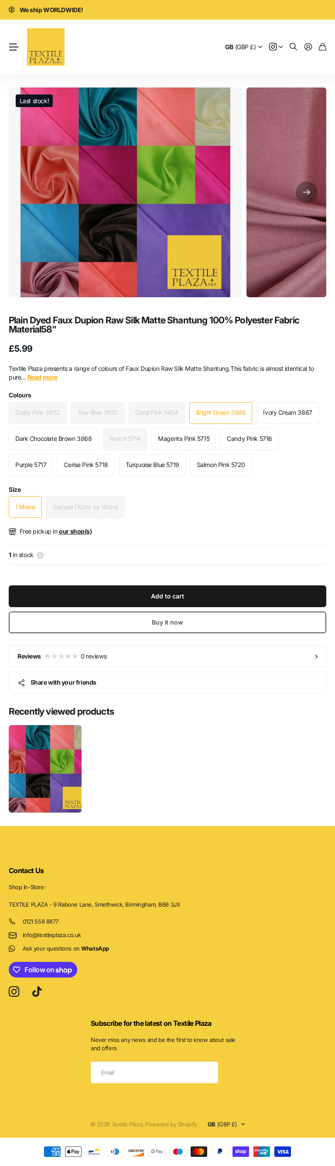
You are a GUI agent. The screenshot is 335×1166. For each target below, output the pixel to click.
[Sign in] (308, 47)
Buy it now (167, 622)
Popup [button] (40, 555)
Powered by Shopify (171, 1124)
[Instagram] (14, 992)
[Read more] (276, 47)
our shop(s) (75, 531)
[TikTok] (36, 992)
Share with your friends (63, 682)
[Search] (293, 47)
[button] (307, 192)
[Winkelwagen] (322, 47)
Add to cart (167, 596)
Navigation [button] (13, 47)
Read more (42, 377)
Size (15, 489)
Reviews (61, 656)
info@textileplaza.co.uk (52, 934)
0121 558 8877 (41, 921)
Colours (20, 395)
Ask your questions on (66, 948)
